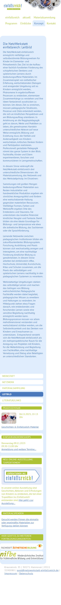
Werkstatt (8, 375)
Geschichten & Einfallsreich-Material (20, 426)
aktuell (26, 17)
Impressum (10, 573)
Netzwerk (8, 382)
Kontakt (51, 23)
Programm (11, 23)
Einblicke (25, 23)
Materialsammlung (44, 17)
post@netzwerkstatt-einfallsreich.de (38, 570)
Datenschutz (26, 573)
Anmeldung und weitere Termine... (18, 449)
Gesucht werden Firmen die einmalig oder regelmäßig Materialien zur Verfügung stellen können (19, 522)
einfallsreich (12, 17)
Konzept (39, 23)
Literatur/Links (11, 400)
